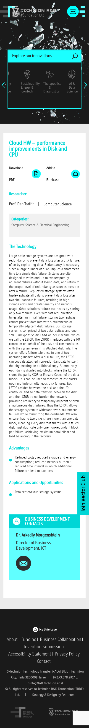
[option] (72, 80)
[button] (25, 174)
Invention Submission (44, 646)
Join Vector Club (83, 493)
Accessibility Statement (29, 653)
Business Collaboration (60, 639)
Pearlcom (68, 695)
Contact (44, 661)
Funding (28, 639)
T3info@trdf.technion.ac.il (44, 683)
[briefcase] (73, 11)
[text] (23, 563)
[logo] (22, 712)
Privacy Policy (67, 653)
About (12, 639)
